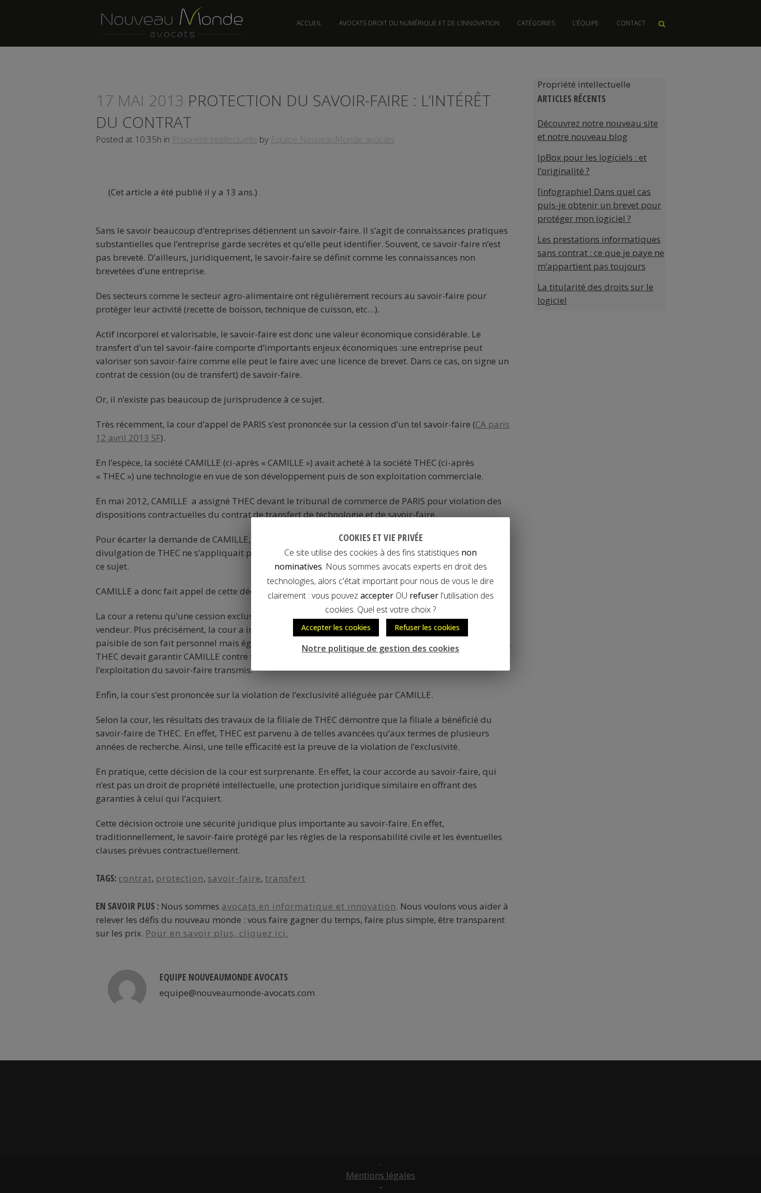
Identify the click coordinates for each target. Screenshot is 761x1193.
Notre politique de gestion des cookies (380, 648)
